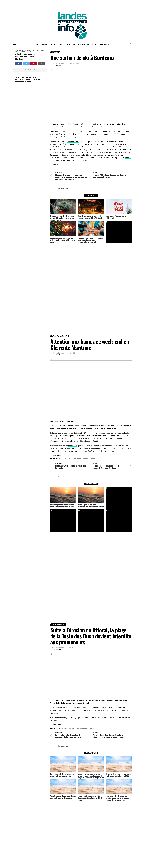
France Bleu (72, 446)
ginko (80, 168)
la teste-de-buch (83, 728)
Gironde (38, 50)
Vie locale (29, 51)
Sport (60, 44)
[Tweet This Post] (26, 63)
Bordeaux (66, 168)
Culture (52, 44)
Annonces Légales (105, 44)
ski (97, 168)
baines (65, 459)
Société (67, 44)
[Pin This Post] (33, 63)
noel (92, 168)
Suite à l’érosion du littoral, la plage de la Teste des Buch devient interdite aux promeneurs (27, 79)
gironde (86, 168)
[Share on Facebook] (18, 63)
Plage (92, 728)
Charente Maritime (20, 50)
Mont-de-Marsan (83, 44)
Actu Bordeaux (73, 141)
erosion (65, 728)
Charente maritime (75, 459)
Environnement (31, 50)
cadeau (73, 168)
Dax (74, 44)
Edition (93, 44)
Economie (44, 44)
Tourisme (22, 51)
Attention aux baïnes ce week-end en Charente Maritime (25, 56)
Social (36, 44)
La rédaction (58, 65)
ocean (93, 459)
